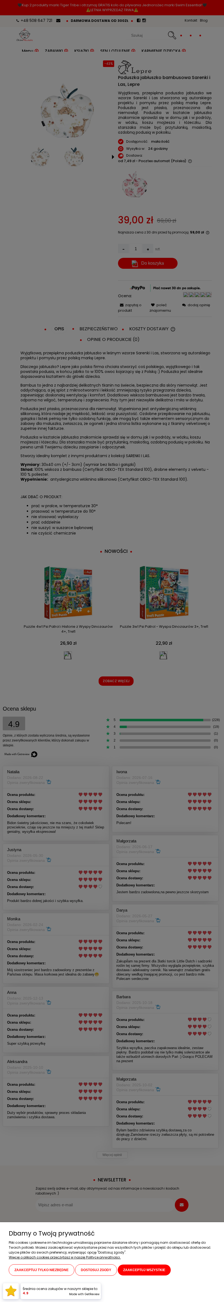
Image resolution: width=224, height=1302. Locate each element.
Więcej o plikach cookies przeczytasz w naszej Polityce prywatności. (65, 1257)
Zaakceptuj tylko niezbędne (41, 1270)
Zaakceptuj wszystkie (144, 1270)
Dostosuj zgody (96, 1270)
